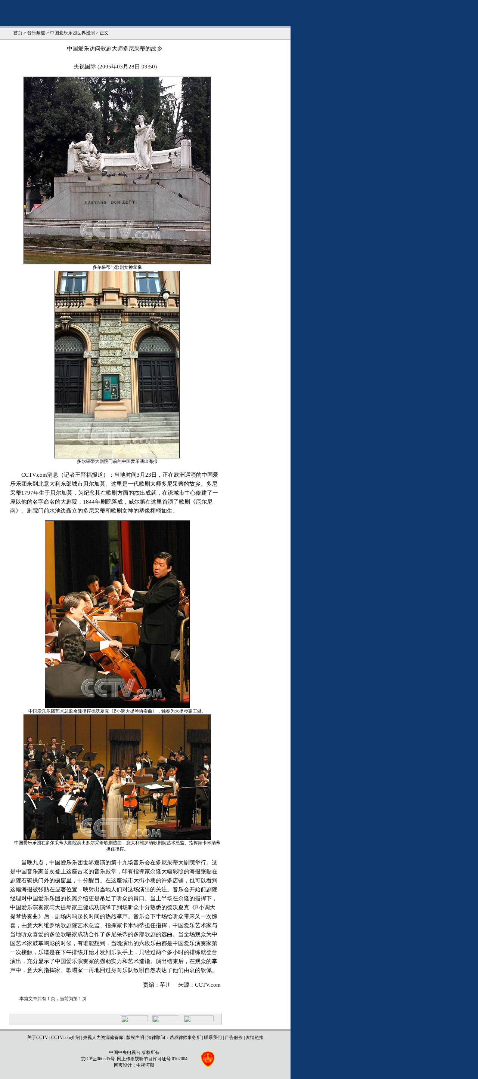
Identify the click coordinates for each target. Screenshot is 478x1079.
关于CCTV (37, 1037)
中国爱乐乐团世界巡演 (72, 33)
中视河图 (145, 1065)
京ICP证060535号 (98, 1058)
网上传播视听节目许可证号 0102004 (152, 1058)
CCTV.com (208, 985)
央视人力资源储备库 (103, 1037)
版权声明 (135, 1037)
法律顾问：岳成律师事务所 (174, 1037)
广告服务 (234, 1037)
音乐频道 (36, 33)
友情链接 (255, 1037)
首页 (17, 33)
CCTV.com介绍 (65, 1037)
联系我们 (213, 1037)
